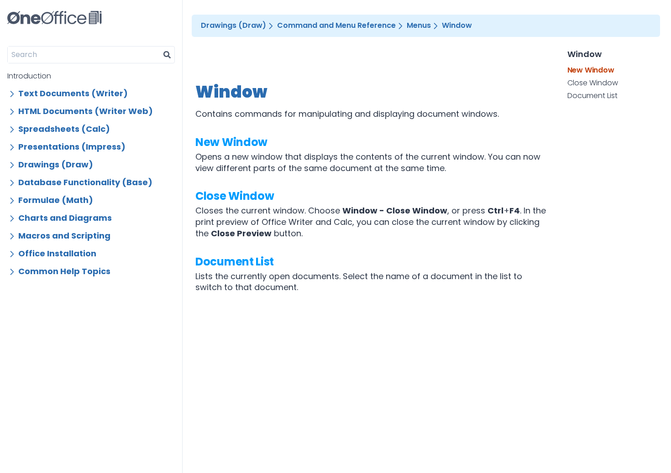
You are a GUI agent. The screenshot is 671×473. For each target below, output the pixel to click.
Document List (234, 261)
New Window (231, 142)
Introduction (29, 76)
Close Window (234, 195)
